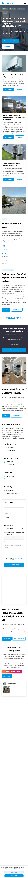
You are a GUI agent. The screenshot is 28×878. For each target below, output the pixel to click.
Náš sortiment (17, 309)
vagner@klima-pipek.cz (11, 493)
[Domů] (8, 2)
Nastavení (14, 872)
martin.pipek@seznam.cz (12, 479)
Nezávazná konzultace (14, 350)
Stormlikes (16, 695)
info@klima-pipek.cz (10, 450)
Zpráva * (6, 542)
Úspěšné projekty (19, 638)
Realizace (6, 309)
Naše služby (7, 46)
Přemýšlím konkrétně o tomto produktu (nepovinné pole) (14, 533)
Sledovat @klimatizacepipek (13, 671)
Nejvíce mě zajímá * (9, 525)
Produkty (19, 89)
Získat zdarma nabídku (10, 41)
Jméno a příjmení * (8, 502)
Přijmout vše (14, 875)
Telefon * (6, 517)
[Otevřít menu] (25, 3)
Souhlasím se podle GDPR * (14, 559)
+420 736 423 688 (10, 490)
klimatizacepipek (11, 683)
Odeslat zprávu (15, 564)
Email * (5, 510)
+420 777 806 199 (10, 476)
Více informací (8, 89)
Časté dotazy (16, 415)
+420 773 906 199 (15, 344)
